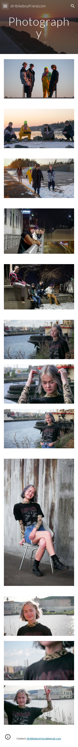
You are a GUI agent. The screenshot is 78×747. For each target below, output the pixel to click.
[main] (39, 27)
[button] (5, 6)
